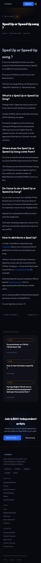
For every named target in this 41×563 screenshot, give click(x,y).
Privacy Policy (8, 546)
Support (19, 559)
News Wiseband (9, 520)
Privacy (12, 559)
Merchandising (8, 493)
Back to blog (8, 16)
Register (28, 4)
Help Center (7, 540)
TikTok (15, 473)
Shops (5, 496)
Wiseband (6, 247)
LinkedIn (7, 473)
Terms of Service (9, 543)
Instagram (27, 469)
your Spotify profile (22, 269)
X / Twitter (17, 469)
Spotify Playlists (8, 500)
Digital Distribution (9, 482)
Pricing (5, 486)
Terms (5, 559)
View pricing (30, 438)
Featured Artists (9, 533)
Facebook (8, 469)
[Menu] (36, 4)
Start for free (11, 438)
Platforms (6, 516)
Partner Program (9, 536)
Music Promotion (9, 489)
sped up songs (15, 282)
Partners (6, 523)
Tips (17, 16)
